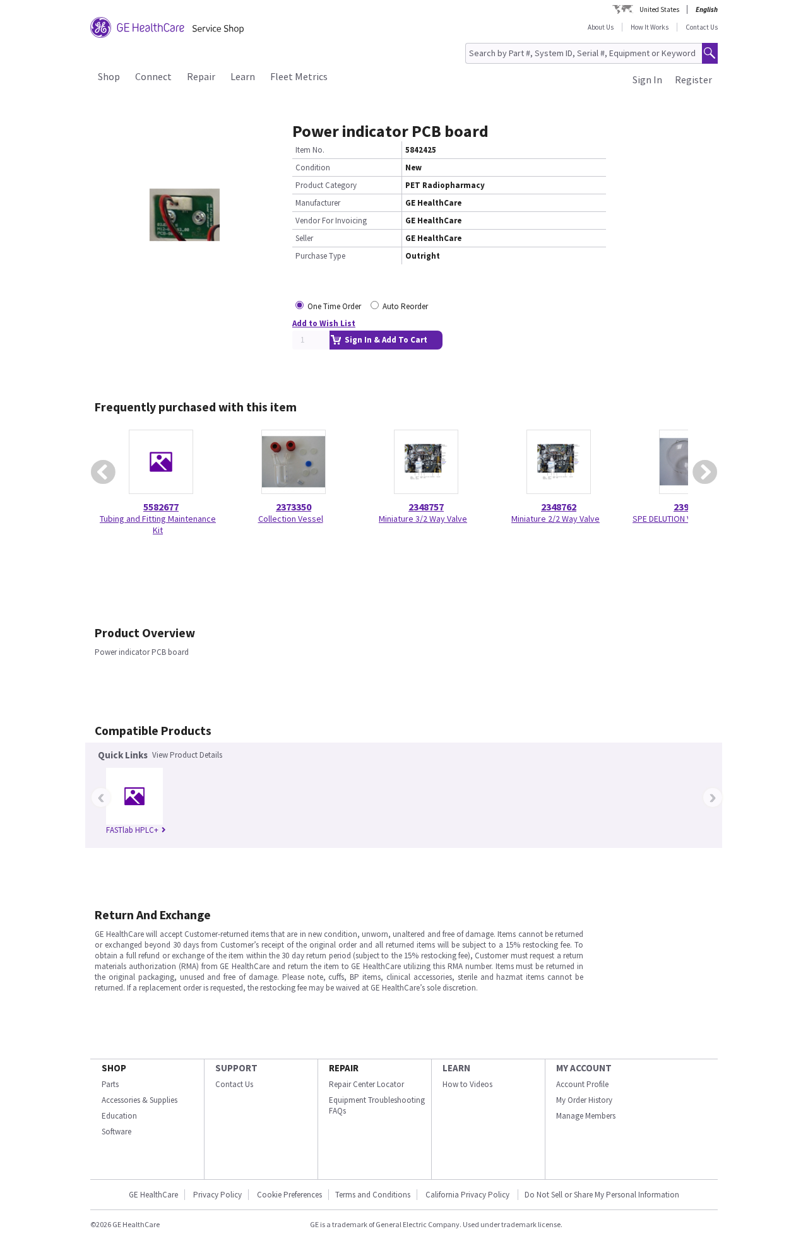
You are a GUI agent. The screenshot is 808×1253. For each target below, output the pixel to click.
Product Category (326, 185)
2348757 (426, 506)
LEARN (456, 1068)
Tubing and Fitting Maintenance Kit (158, 524)
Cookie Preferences (289, 1194)
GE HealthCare (153, 1194)
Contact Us (702, 27)
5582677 (161, 506)
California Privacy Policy (468, 1194)
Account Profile (582, 1084)
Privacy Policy (217, 1194)
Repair (201, 76)
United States (659, 9)
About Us (601, 27)
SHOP (114, 1068)
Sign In (647, 79)
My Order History (584, 1100)
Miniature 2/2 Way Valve (555, 518)
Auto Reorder (405, 306)
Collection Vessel (290, 518)
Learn (242, 76)
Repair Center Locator (366, 1084)
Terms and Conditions (372, 1194)
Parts (110, 1084)
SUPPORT (236, 1068)
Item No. (309, 149)
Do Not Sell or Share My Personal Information (602, 1194)
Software (116, 1131)
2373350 (293, 506)
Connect (153, 76)
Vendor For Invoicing (331, 220)
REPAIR (344, 1068)
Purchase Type (320, 255)
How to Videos (467, 1084)
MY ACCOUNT (584, 1068)
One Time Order (334, 306)
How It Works (649, 27)
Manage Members (585, 1115)
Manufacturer (317, 202)
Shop (109, 76)
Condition (312, 167)
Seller (304, 238)
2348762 (558, 506)
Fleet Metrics (299, 76)
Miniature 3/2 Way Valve (423, 518)
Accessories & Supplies (139, 1100)
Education (119, 1115)
